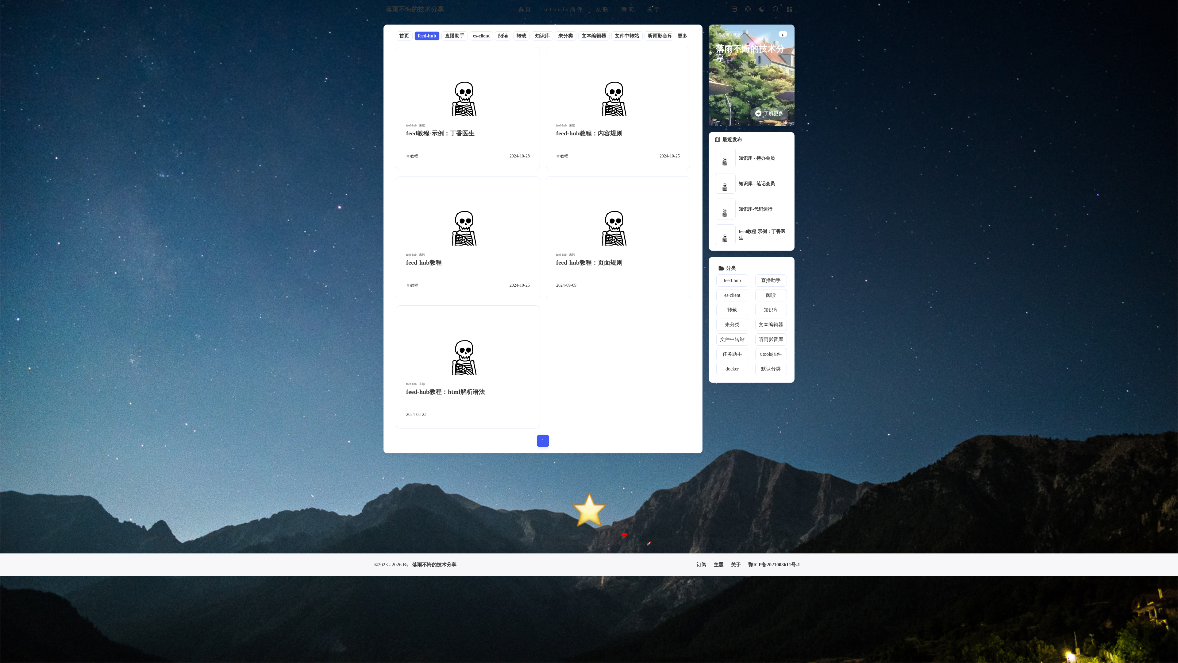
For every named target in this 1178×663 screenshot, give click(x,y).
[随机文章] (747, 9)
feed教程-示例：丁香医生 (440, 133)
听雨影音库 (660, 35)
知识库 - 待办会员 (757, 158)
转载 (521, 35)
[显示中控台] (789, 9)
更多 (682, 35)
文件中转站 (627, 35)
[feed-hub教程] (468, 211)
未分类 (565, 35)
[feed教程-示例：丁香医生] (468, 81)
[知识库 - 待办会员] (725, 158)
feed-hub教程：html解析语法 (445, 391)
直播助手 (454, 35)
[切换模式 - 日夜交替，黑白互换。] (761, 9)
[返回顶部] (589, 482)
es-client (481, 35)
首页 (404, 35)
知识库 (542, 35)
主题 (719, 529)
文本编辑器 (594, 35)
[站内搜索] (775, 9)
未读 (422, 125)
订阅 (701, 529)
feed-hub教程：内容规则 (589, 133)
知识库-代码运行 (755, 208)
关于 (736, 529)
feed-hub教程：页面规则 (589, 262)
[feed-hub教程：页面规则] (618, 211)
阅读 (503, 35)
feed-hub (427, 35)
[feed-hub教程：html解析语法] (468, 340)
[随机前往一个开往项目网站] (734, 9)
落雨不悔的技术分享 (434, 529)
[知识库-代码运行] (725, 209)
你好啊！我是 (729, 35)
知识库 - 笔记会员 (757, 183)
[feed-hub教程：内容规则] (618, 81)
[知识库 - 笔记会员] (725, 183)
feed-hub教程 (424, 262)
